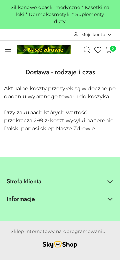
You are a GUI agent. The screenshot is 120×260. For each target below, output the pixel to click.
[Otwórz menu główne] (8, 49)
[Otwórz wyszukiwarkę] (87, 49)
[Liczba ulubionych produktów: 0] (97, 49)
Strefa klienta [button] (24, 181)
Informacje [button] (21, 199)
